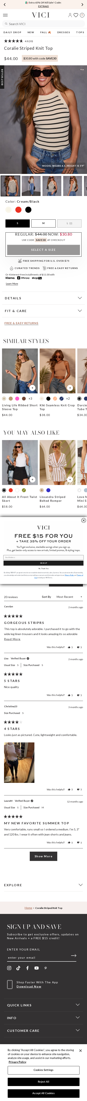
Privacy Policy (17, 1062)
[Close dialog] (83, 520)
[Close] (80, 1050)
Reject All (43, 1082)
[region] (43, 1072)
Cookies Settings (43, 1070)
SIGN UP (43, 563)
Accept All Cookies (43, 1093)
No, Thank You (43, 568)
